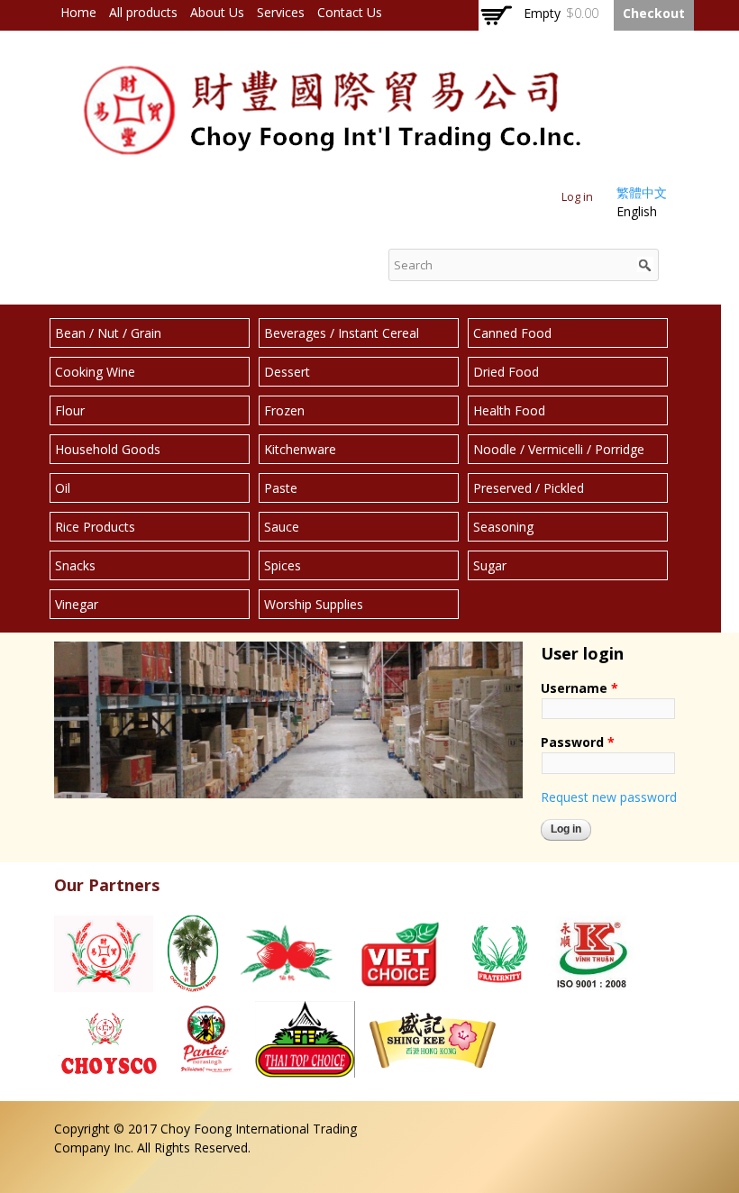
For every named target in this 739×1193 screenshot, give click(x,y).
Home (78, 12)
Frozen (284, 410)
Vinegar (76, 604)
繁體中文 (641, 192)
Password (578, 742)
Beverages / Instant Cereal (341, 333)
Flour (70, 410)
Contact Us (349, 12)
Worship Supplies (313, 604)
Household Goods (107, 449)
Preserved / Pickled (528, 487)
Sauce (281, 526)
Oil (62, 487)
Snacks (75, 565)
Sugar (489, 565)
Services (281, 12)
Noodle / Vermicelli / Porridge (558, 449)
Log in (577, 197)
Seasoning (503, 526)
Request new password (609, 797)
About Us (217, 12)
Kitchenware (300, 449)
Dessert (287, 371)
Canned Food (512, 333)
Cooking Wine (95, 371)
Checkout (654, 13)
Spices (282, 565)
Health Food (509, 410)
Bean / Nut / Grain (108, 333)
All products (143, 12)
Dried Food (506, 371)
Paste (280, 487)
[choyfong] (333, 164)
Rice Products (95, 526)
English (636, 211)
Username (579, 688)
